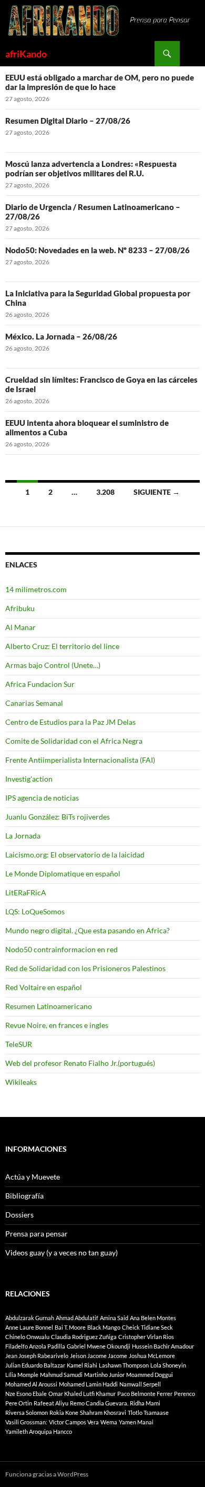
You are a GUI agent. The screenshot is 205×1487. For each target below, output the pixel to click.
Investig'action (29, 778)
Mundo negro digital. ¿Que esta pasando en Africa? (87, 930)
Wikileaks (21, 1081)
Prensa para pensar (36, 1233)
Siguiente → (157, 491)
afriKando (26, 53)
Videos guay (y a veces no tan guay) (61, 1252)
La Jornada (22, 835)
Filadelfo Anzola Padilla (35, 1346)
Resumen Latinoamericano (48, 1006)
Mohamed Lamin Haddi (88, 1384)
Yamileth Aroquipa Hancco (38, 1431)
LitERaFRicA (25, 892)
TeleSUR (18, 1044)
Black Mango (103, 1327)
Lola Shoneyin (168, 1365)
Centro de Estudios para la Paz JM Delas (70, 721)
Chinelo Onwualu (27, 1336)
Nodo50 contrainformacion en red (61, 949)
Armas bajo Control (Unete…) (52, 665)
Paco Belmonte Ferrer (144, 1393)
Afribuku (20, 608)
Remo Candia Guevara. (99, 1403)
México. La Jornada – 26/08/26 (61, 336)
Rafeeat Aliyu (51, 1403)
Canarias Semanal (34, 702)
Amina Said (114, 1317)
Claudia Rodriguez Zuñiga (84, 1336)
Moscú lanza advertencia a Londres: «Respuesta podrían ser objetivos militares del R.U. (91, 168)
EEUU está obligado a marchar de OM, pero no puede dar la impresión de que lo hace (99, 82)
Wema (108, 1422)
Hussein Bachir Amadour (163, 1346)
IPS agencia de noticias (42, 797)
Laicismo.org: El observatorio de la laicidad (75, 854)
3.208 (105, 491)
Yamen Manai (136, 1422)
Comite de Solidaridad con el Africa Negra (73, 740)
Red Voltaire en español (43, 987)
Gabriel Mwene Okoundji (98, 1346)
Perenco (184, 1393)
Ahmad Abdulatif (77, 1317)
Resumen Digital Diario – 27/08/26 (67, 120)
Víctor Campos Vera (74, 1422)
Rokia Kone (63, 1412)
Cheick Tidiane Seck (147, 1327)
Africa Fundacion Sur (40, 684)
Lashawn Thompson (124, 1365)
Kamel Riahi (82, 1365)
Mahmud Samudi (61, 1374)
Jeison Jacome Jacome (98, 1355)
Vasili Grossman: (26, 1422)
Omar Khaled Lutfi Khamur (82, 1393)
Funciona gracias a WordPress (46, 1474)
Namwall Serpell (140, 1384)
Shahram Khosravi (103, 1412)
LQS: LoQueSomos (35, 911)
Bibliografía (24, 1195)
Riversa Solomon (26, 1412)
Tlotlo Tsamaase (148, 1412)
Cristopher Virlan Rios (146, 1336)
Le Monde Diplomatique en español (62, 873)
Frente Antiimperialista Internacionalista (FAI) (80, 759)
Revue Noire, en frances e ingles (56, 1025)
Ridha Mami (145, 1403)
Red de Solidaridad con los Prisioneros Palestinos (85, 968)
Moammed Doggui (149, 1374)
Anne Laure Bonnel (29, 1327)
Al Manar (20, 627)
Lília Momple (21, 1374)
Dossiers (19, 1214)
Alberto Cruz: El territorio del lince (62, 646)
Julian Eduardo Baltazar (35, 1365)
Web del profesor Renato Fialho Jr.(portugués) (80, 1063)
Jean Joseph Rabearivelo (36, 1355)
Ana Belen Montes (153, 1317)
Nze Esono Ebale (26, 1393)
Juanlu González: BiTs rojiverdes (57, 816)
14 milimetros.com (36, 589)
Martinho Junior (104, 1374)
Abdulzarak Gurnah (29, 1317)
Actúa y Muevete (32, 1176)
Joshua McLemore (152, 1355)
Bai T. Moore (70, 1327)
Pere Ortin (18, 1403)
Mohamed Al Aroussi (31, 1384)
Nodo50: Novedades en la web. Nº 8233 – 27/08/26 (97, 250)
